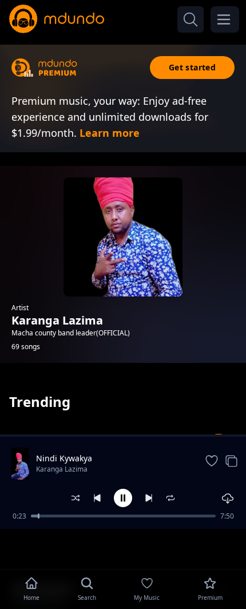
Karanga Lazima (62, 469)
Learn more (110, 133)
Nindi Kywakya (64, 458)
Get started (192, 67)
